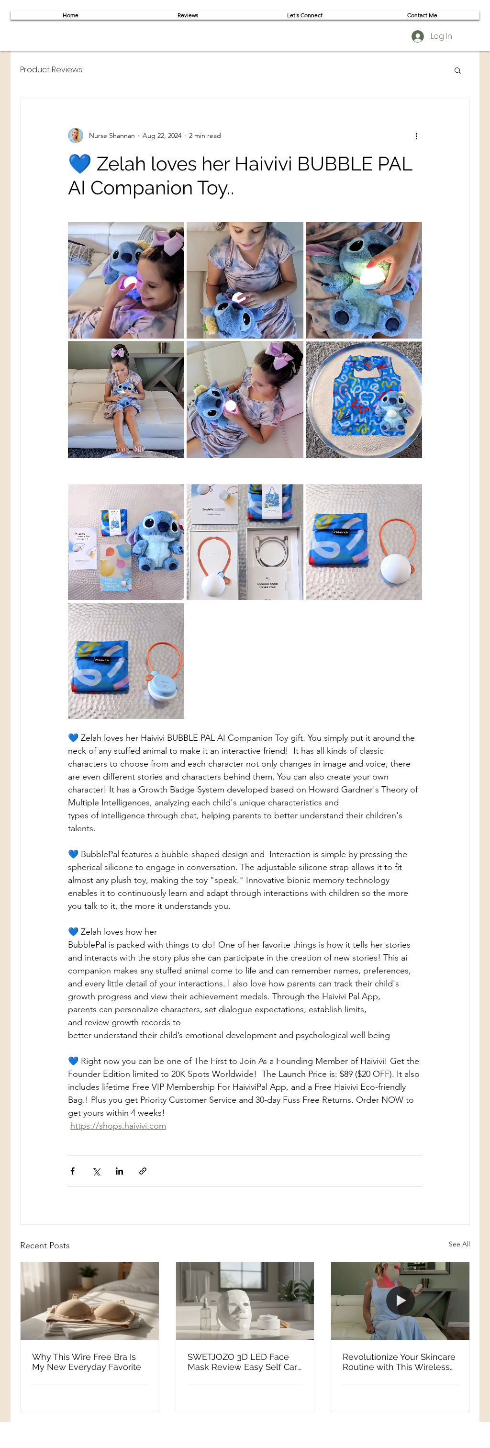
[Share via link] (142, 1171)
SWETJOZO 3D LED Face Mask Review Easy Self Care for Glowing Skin (245, 1362)
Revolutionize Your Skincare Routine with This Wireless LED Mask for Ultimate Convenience (399, 1362)
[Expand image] (126, 280)
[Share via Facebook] (72, 1171)
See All (459, 1244)
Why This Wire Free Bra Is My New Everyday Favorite (86, 1362)
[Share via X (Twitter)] (95, 1171)
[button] (457, 70)
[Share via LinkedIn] (119, 1171)
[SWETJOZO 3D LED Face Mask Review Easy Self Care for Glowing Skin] (245, 1301)
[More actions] (416, 135)
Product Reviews (51, 70)
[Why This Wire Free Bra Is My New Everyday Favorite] (90, 1301)
